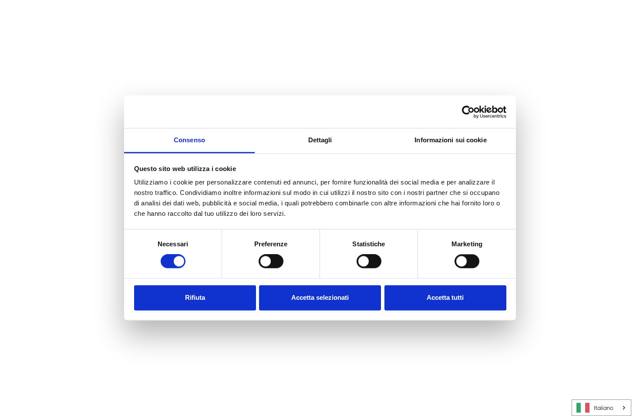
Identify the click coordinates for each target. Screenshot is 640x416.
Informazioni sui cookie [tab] (450, 140)
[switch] (271, 261)
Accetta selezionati (320, 297)
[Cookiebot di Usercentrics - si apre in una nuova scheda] (468, 111)
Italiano (603, 408)
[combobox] (601, 407)
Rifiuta (195, 297)
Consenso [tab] (189, 140)
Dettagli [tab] (320, 140)
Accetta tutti (445, 297)
